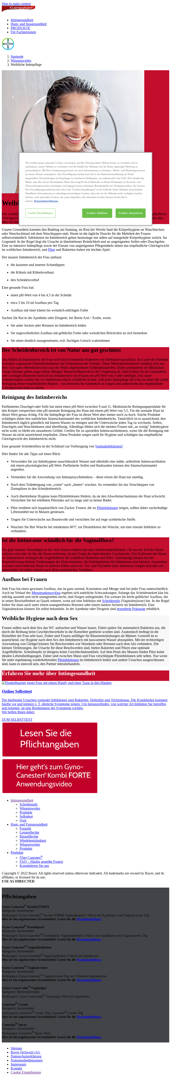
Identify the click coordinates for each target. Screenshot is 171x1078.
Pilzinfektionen (107, 508)
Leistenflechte (29, 832)
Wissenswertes (21, 60)
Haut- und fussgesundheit (29, 24)
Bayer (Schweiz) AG (25, 1052)
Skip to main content (16, 4)
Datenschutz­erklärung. (46, 201)
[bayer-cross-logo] (8, 49)
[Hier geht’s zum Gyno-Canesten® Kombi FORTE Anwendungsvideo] (85, 776)
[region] (85, 189)
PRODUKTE (20, 28)
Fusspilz (25, 828)
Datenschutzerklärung (26, 1056)
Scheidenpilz (111, 601)
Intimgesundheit (22, 20)
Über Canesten (31, 858)
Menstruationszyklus (46, 593)
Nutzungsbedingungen (27, 1060)
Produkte (26, 812)
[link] (85, 701)
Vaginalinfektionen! (109, 446)
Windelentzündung (33, 840)
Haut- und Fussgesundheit (29, 824)
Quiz (23, 820)
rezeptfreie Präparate (131, 609)
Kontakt (16, 1068)
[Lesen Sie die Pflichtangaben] (85, 740)
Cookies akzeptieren (131, 213)
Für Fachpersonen (23, 32)
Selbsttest (26, 816)
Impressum (18, 1064)
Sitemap (16, 1048)
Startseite (17, 56)
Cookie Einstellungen (40, 213)
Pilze (51, 249)
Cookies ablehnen (97, 213)
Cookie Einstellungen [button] (26, 1072)
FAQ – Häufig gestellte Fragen (41, 862)
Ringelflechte (29, 836)
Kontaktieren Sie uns (34, 866)
